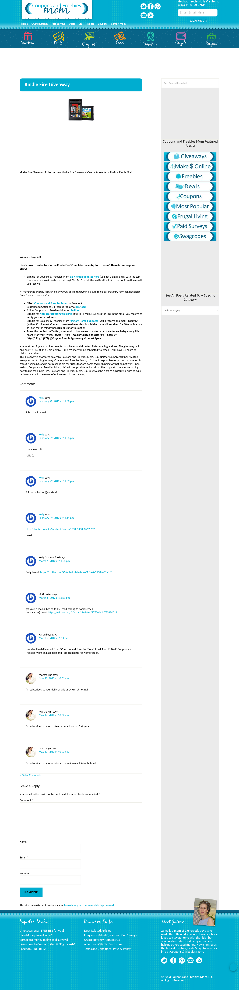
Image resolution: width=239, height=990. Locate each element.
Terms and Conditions (97, 949)
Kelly (41, 398)
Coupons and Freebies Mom (57, 10)
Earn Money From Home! (36, 935)
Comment (26, 800)
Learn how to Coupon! (34, 944)
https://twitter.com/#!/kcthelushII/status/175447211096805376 (76, 572)
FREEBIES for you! (52, 931)
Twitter (75, 310)
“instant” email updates (84, 321)
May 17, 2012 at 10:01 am (54, 678)
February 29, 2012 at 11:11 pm (56, 518)
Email (24, 857)
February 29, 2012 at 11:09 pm (56, 481)
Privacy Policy (122, 949)
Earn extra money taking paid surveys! (44, 940)
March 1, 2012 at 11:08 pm (54, 561)
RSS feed (80, 307)
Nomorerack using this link (56, 314)
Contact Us (113, 940)
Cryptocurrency (29, 931)
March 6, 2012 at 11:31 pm (54, 598)
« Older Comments (30, 775)
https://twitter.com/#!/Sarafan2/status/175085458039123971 (60, 529)
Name (24, 842)
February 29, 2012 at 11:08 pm (56, 401)
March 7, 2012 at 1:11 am (53, 638)
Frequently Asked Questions (101, 935)
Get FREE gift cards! (62, 944)
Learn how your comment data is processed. (89, 905)
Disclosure (115, 944)
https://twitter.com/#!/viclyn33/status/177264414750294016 (82, 612)
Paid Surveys (129, 935)
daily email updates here (84, 277)
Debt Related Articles (97, 931)
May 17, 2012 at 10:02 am (54, 715)
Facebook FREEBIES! (33, 949)
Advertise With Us (95, 944)
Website (24, 873)
